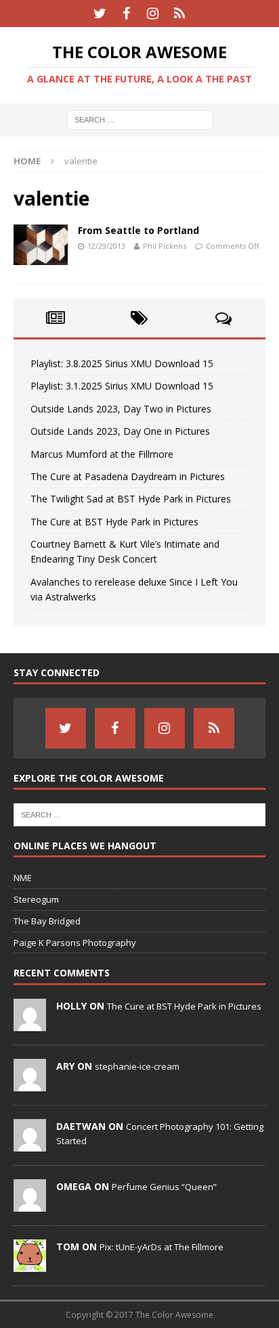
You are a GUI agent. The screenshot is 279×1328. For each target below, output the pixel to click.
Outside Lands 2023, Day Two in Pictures (120, 408)
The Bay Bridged (47, 921)
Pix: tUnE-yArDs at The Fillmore (161, 1247)
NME (23, 878)
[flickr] (179, 13)
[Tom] (30, 1264)
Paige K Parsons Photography (75, 942)
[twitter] (100, 13)
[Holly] (30, 1024)
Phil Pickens (164, 246)
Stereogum (36, 899)
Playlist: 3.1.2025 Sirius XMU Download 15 (121, 385)
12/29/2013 (106, 246)
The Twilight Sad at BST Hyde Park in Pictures (130, 498)
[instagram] (153, 13)
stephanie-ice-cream (137, 1066)
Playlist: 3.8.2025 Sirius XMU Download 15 (121, 363)
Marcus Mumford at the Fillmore (101, 454)
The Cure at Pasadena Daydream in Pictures (127, 476)
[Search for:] (140, 119)
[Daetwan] (30, 1144)
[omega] (30, 1204)
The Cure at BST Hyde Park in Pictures (114, 521)
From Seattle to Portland (138, 230)
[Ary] (30, 1084)
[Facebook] (126, 13)
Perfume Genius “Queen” (164, 1187)
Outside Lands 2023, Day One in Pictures (120, 431)
